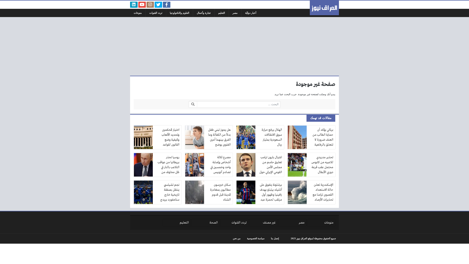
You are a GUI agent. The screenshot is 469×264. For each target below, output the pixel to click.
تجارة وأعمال (204, 13)
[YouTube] (142, 5)
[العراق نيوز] (324, 8)
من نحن (237, 238)
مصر (235, 13)
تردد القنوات (155, 13)
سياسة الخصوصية (256, 238)
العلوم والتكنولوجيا (179, 13)
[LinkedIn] (134, 5)
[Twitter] (158, 5)
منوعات (138, 13)
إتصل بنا (275, 238)
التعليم (221, 13)
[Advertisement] (234, 46)
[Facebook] (166, 5)
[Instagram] (150, 5)
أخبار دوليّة (250, 13)
